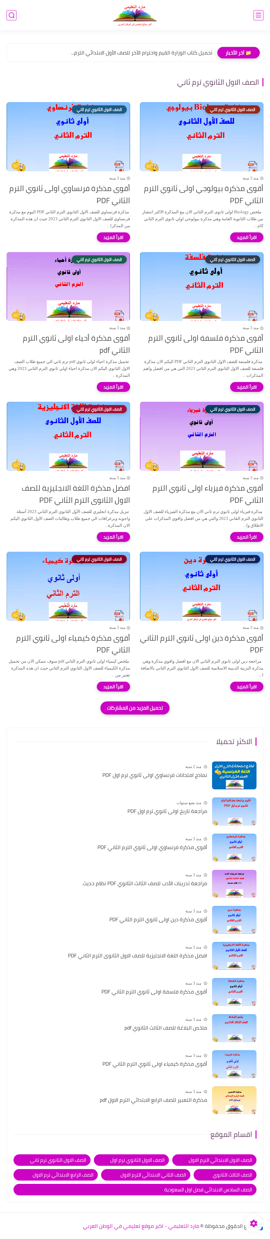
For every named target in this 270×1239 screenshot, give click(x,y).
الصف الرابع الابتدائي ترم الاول (63, 1175)
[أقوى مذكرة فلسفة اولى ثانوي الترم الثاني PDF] (234, 992)
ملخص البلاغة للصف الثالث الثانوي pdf (165, 1028)
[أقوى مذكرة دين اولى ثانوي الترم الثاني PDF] (234, 920)
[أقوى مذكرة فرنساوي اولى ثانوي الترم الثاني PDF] (234, 848)
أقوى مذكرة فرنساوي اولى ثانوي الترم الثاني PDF (69, 194)
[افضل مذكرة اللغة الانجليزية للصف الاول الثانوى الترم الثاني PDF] (234, 956)
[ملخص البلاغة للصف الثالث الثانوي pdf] (234, 1028)
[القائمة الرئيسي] (258, 15)
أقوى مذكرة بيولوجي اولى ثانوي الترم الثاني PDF (203, 194)
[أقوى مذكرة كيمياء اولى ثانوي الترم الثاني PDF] (234, 1064)
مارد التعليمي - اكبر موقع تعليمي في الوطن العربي (141, 1226)
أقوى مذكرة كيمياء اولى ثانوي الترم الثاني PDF (73, 644)
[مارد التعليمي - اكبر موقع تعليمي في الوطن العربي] (135, 15)
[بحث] (11, 15)
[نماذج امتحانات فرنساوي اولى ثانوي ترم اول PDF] (234, 775)
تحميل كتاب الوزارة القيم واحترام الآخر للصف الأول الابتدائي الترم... (141, 52)
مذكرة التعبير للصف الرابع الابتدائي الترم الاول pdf (153, 1100)
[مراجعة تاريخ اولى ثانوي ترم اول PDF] (234, 811)
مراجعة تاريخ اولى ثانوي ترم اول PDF (167, 811)
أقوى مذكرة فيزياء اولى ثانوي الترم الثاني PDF (207, 494)
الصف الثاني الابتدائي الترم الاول (153, 1175)
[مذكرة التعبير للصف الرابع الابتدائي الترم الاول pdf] (234, 1100)
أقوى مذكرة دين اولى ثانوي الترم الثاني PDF (201, 644)
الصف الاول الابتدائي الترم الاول (220, 1160)
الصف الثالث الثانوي (232, 1175)
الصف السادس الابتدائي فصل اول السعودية (208, 1189)
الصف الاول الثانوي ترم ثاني (58, 1160)
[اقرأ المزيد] (246, 237)
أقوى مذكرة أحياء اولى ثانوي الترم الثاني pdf (76, 344)
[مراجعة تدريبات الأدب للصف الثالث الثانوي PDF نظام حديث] (234, 884)
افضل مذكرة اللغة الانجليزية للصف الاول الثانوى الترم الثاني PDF (76, 494)
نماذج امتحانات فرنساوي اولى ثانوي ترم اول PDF (154, 775)
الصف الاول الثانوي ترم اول (137, 1160)
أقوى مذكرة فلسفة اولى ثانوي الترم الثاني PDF (205, 344)
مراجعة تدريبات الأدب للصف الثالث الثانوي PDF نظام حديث (145, 883)
